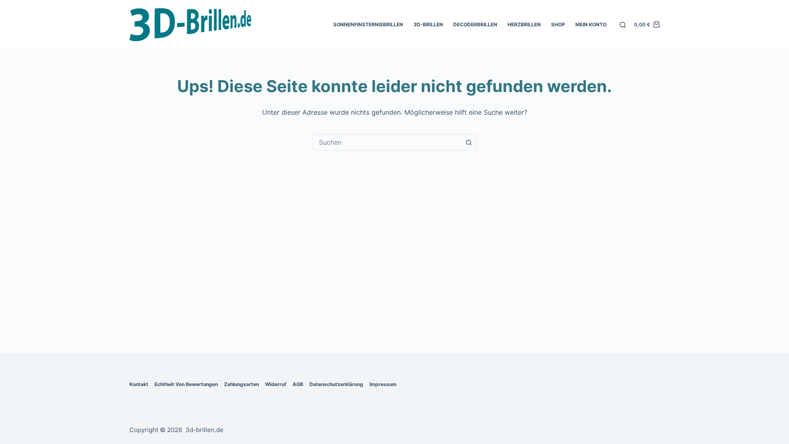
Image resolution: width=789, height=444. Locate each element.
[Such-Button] (468, 142)
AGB (298, 384)
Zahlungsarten (241, 384)
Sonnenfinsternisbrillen (368, 24)
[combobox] (387, 142)
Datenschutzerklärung (336, 384)
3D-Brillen (428, 24)
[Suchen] (623, 25)
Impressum (383, 384)
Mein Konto (591, 24)
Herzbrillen (524, 24)
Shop (558, 24)
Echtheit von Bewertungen (186, 384)
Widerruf (275, 384)
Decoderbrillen (475, 24)
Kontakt (138, 384)
